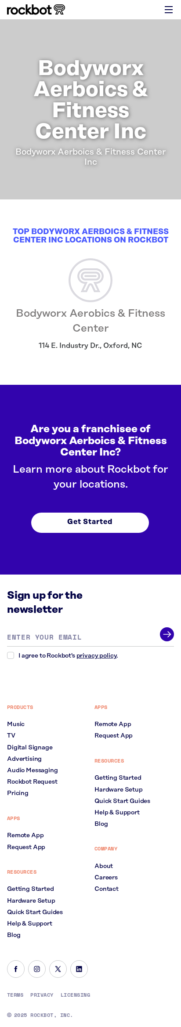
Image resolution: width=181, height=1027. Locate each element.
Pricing (18, 793)
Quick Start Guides (35, 912)
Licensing (75, 995)
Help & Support (29, 923)
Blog (13, 935)
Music (16, 724)
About (103, 866)
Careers (106, 877)
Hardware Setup (31, 900)
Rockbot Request (32, 781)
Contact (106, 889)
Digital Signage (30, 747)
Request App (26, 847)
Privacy (41, 995)
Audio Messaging (32, 770)
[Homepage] (36, 9)
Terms (15, 995)
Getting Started (30, 889)
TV (11, 735)
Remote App (25, 835)
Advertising (24, 759)
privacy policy (96, 655)
